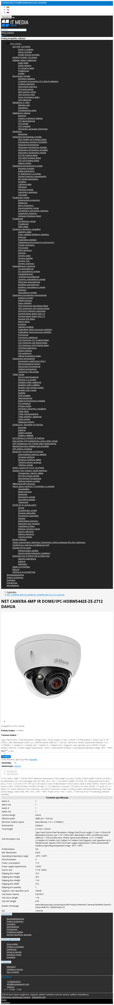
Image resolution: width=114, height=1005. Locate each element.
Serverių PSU (24, 261)
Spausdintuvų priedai (27, 292)
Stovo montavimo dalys (28, 97)
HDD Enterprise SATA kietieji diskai (33, 308)
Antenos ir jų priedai (27, 379)
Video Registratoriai (47, 443)
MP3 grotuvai (29, 483)
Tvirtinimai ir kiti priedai (28, 371)
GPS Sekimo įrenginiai (22, 449)
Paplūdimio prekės (26, 526)
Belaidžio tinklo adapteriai (29, 382)
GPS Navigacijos (20, 443)
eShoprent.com (39, 997)
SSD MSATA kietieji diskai (29, 158)
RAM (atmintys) (25, 250)
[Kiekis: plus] (11, 754)
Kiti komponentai (25, 89)
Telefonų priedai (25, 465)
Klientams (6, 962)
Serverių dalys (24, 255)
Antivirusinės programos (29, 200)
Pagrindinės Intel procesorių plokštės (34, 332)
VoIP (47, 545)
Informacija (6, 914)
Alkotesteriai (18, 446)
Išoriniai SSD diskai (26, 319)
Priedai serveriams (26, 245)
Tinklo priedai (24, 419)
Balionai (21, 561)
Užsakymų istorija (15, 969)
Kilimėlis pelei (24, 105)
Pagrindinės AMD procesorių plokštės (35, 329)
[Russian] (8, 12)
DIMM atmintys (25, 300)
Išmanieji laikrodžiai (27, 513)
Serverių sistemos (26, 263)
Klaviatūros (23, 107)
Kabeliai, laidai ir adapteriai (24, 60)
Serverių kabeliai (25, 258)
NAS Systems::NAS (26, 94)
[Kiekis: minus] (2, 754)
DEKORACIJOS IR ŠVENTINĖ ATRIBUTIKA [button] (30, 556)
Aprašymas (12, 771)
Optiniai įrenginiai (26, 327)
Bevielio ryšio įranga (27, 390)
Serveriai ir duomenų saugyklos (27, 229)
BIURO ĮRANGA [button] (19, 539)
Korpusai (22, 237)
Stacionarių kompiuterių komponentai (30, 295)
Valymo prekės (24, 163)
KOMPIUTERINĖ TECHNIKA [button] (24, 57)
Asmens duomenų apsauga (19, 934)
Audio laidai (23, 63)
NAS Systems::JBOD (27, 92)
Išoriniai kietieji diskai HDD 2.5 (31, 313)
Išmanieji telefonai (26, 457)
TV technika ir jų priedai (43, 486)
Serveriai (22, 253)
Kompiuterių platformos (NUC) (32, 361)
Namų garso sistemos (23, 486)
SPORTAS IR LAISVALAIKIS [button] (24, 505)
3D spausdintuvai (26, 268)
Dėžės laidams (24, 65)
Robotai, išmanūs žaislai (29, 529)
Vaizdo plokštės (25, 350)
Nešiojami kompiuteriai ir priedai (27, 136)
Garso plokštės (25, 303)
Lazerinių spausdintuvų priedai (31, 279)
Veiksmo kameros (26, 534)
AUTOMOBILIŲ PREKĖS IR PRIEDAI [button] (28, 438)
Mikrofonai (18, 483)
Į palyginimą (6, 726)
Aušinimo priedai (25, 298)
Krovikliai (22, 181)
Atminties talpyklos (26, 78)
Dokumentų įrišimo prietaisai (54, 542)
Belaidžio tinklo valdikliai (29, 385)
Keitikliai (21, 393)
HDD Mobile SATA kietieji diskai (32, 139)
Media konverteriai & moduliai (31, 400)
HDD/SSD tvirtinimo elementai (31, 311)
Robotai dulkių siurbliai (28, 550)
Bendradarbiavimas (15, 575)
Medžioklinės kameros (28, 521)
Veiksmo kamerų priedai (29, 481)
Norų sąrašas (13, 972)
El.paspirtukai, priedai (27, 510)
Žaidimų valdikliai (25, 435)
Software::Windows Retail (29, 216)
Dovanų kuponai (14, 952)
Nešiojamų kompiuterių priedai (32, 152)
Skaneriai (22, 290)
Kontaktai (42, 2)
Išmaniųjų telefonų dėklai (29, 459)
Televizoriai (23, 502)
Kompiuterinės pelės (27, 110)
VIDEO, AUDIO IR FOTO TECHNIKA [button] (28, 467)
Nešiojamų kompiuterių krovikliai (33, 150)
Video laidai (23, 226)
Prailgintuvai (23, 70)
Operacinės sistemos (27, 213)
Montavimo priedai (26, 497)
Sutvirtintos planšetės (27, 192)
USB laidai (22, 195)
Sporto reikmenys (26, 531)
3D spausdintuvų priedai (29, 271)
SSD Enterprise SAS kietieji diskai (32, 342)
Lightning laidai (24, 184)
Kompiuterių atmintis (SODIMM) (32, 142)
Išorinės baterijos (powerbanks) (32, 176)
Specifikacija (12, 773)
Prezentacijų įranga (27, 221)
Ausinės (16, 470)
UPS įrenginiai (24, 126)
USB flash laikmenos (27, 348)
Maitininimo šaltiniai (21, 113)
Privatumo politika (15, 932)
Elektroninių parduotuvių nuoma (15, 997)
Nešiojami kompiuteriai (28, 144)
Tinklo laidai (23, 411)
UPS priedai (23, 123)
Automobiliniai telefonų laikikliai (32, 454)
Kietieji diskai (24, 321)
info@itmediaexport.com (26, 2)
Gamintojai (12, 949)
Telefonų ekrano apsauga (29, 462)
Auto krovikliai (42, 446)
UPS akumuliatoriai (26, 121)
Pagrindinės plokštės (27, 239)
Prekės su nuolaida (15, 946)
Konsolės (22, 427)
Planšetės (22, 187)
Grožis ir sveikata (25, 49)
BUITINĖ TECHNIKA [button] (21, 46)
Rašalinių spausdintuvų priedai (31, 287)
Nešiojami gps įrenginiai (29, 523)
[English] (8, 9)
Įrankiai (21, 73)
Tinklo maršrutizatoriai (28, 414)
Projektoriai (18, 218)
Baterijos (22, 115)
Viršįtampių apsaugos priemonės (33, 129)
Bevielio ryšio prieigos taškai (31, 387)
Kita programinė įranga (28, 208)
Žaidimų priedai (25, 432)
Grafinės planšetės (26, 84)
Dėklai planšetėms (26, 171)
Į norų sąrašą (18, 726)
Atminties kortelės (26, 168)
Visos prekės (12, 944)
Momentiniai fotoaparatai (29, 478)
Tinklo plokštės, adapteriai (30, 416)
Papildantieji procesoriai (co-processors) (36, 242)
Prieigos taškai (24, 406)
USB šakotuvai (24, 100)
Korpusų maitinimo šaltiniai (30, 118)
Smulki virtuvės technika (28, 54)
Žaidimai (22, 430)
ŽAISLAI (15, 569)
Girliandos (22, 564)
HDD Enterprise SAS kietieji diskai (33, 305)
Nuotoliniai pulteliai (26, 499)
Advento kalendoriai (27, 558)
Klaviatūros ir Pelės (21, 102)
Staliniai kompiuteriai (27, 369)
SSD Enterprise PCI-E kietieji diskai (33, 340)
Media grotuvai (25, 491)
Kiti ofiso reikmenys (76, 542)
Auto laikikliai (30, 446)
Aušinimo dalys (25, 232)
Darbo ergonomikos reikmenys (27, 542)
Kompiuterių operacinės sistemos (33, 210)
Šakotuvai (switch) (26, 422)
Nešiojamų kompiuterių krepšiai (32, 147)
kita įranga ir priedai (21, 76)
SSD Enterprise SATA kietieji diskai (33, 345)
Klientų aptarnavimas (10, 939)
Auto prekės (18, 441)
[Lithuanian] (8, 7)
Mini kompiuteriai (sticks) (29, 364)
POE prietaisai (24, 403)
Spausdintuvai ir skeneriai (24, 266)
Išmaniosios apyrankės (28, 515)
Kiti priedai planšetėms (28, 179)
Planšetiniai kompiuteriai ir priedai (28, 166)
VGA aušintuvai (24, 353)
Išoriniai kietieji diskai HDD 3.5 (31, 316)
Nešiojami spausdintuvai (29, 282)
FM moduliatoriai (32, 441)
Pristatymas (12, 582)
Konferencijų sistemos (23, 545)
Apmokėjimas (13, 585)
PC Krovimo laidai (26, 68)
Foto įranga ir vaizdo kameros (33, 470)
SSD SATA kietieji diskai (28, 160)
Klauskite (33, 759)
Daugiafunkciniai (25, 274)
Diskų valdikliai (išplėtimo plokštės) (33, 234)
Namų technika (25, 52)
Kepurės (21, 518)
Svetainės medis (14, 954)
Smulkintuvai (39, 545)
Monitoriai (17, 131)
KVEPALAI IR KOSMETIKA (23, 572)
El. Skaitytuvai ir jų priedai (29, 173)
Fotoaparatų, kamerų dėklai (30, 473)
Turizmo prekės (25, 536)
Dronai (21, 507)
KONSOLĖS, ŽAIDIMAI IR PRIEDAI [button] (27, 424)
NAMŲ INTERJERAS (21, 567)
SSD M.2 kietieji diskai (28, 155)
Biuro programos (26, 205)
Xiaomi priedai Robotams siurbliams (34, 553)
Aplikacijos (23, 202)
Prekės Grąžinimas (15, 577)
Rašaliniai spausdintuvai (28, 284)
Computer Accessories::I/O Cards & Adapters (38, 81)
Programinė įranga (21, 197)
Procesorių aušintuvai (28, 337)
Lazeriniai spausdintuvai (28, 276)
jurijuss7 (10, 987)
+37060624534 (8, 2)
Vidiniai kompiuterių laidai (29, 356)
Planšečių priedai (25, 189)
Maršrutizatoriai (25, 398)
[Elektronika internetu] (15, 27)
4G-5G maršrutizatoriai (28, 377)
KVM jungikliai (24, 395)
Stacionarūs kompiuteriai (24, 358)
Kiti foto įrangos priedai (28, 476)
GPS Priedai (33, 443)
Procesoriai (23, 247)
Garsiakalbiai (23, 489)
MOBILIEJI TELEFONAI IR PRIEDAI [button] (27, 451)
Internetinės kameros (27, 86)
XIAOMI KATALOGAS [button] (21, 547)
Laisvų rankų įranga (49, 441)
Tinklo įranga (18, 374)
